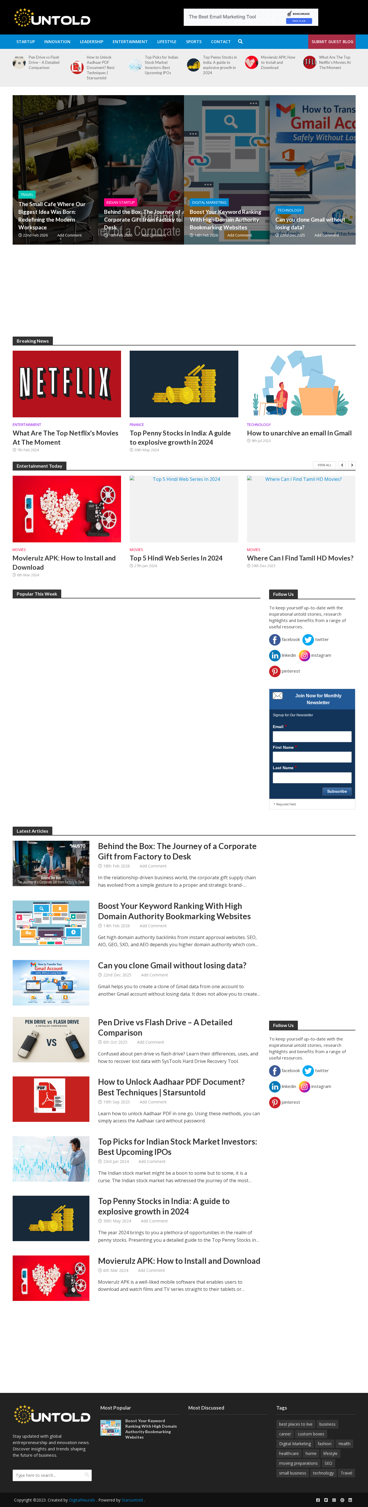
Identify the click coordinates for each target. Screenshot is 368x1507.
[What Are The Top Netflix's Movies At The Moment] (308, 62)
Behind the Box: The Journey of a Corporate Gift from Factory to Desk (144, 219)
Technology (290, 210)
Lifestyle (167, 41)
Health (344, 1443)
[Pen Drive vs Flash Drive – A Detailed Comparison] (17, 62)
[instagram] (334, 1500)
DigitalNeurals (82, 1500)
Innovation (57, 41)
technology (323, 1473)
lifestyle (330, 1453)
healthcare (289, 1453)
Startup (25, 41)
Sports (194, 41)
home (311, 1453)
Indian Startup (120, 202)
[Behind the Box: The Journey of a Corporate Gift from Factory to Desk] (177, 170)
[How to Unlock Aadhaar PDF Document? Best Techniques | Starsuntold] (76, 67)
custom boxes (311, 1434)
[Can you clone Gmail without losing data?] (51, 982)
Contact (221, 41)
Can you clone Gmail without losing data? (310, 223)
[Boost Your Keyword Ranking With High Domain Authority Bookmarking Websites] (263, 170)
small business (292, 1473)
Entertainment (130, 41)
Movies (19, 549)
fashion (324, 1443)
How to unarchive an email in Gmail (299, 433)
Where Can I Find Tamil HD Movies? (300, 558)
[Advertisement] (184, 296)
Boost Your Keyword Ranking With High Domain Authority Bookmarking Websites (225, 219)
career (285, 1434)
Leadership (91, 41)
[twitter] (326, 1500)
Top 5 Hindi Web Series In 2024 (176, 558)
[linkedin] (350, 1500)
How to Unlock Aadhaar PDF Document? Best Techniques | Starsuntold (100, 67)
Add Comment (69, 235)
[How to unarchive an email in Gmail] (301, 383)
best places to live (296, 1424)
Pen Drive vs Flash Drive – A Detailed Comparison (44, 62)
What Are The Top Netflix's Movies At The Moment (335, 62)
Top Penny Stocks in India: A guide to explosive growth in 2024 (220, 65)
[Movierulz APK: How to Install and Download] (250, 62)
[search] (87, 1475)
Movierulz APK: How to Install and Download (278, 62)
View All (324, 465)
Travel (27, 194)
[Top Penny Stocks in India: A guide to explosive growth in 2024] (192, 65)
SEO (328, 1463)
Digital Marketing (209, 202)
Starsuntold (132, 1500)
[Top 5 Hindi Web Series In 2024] (184, 509)
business (327, 1424)
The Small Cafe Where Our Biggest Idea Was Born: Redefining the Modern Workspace (52, 216)
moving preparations (298, 1463)
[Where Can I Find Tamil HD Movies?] (301, 509)
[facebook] (318, 1500)
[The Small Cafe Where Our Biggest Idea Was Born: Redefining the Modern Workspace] (92, 170)
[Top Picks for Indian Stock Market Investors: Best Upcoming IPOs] (134, 65)
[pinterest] (342, 1500)
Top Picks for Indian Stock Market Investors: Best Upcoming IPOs (161, 65)
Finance (137, 424)
